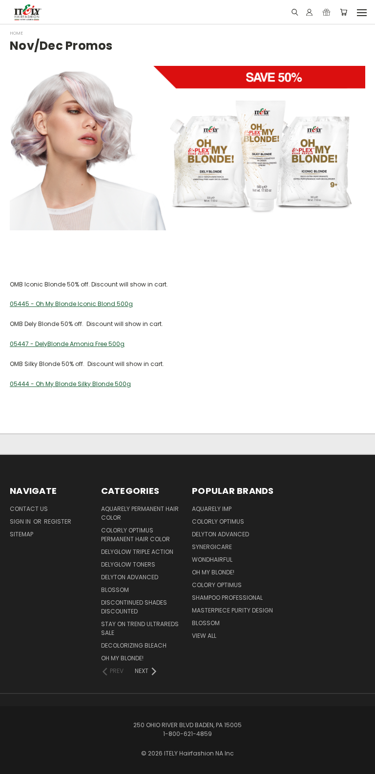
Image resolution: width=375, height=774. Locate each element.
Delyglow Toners (128, 564)
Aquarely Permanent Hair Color (140, 513)
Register (57, 521)
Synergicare (212, 547)
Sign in (21, 521)
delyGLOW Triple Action (137, 552)
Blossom (115, 590)
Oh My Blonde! (122, 658)
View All (204, 635)
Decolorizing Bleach (134, 645)
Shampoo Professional (227, 597)
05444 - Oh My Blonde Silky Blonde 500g (70, 384)
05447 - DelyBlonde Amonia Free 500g (67, 344)
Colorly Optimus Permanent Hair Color (135, 534)
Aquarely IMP (211, 509)
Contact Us (29, 509)
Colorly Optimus (218, 521)
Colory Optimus (217, 585)
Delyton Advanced (129, 577)
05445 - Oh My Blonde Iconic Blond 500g (71, 304)
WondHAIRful (212, 559)
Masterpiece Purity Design (232, 610)
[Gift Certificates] (326, 12)
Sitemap (21, 534)
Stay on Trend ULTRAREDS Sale (140, 628)
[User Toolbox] (309, 12)
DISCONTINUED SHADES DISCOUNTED (134, 606)
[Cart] (343, 12)
